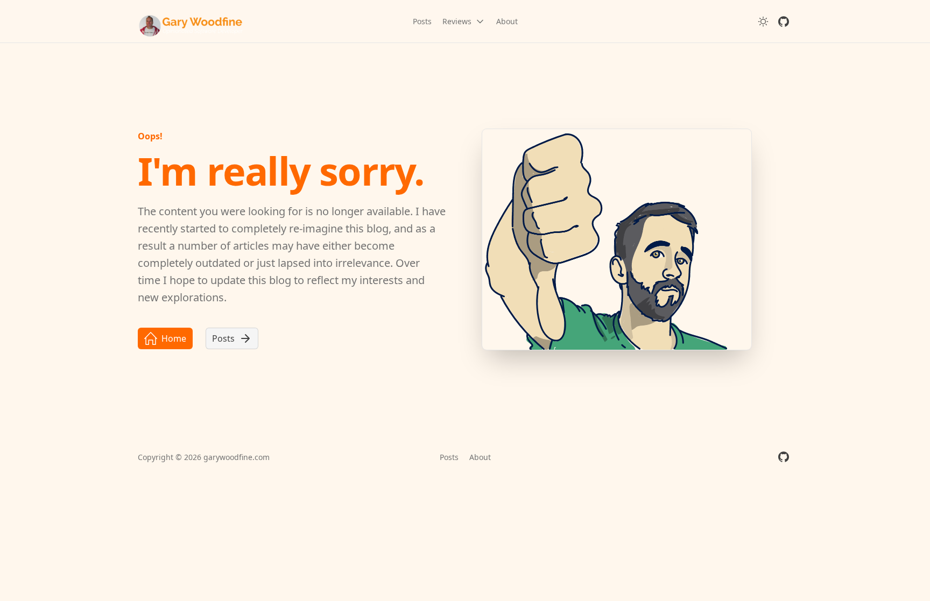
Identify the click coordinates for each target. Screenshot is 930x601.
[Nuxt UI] (191, 21)
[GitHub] (783, 21)
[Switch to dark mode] (763, 21)
